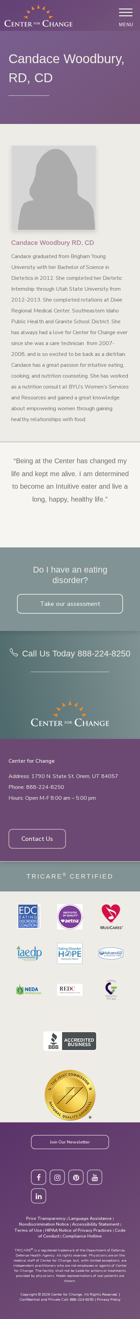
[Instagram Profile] (57, 1177)
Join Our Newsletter (70, 1142)
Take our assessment (70, 604)
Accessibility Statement (95, 1224)
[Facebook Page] (38, 1177)
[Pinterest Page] (76, 1177)
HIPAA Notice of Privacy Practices (78, 1230)
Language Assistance (90, 1218)
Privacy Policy (109, 1299)
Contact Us (37, 839)
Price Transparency (46, 1218)
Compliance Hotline (82, 1236)
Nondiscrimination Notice (44, 1224)
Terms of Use (28, 1230)
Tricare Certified (70, 876)
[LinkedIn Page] (38, 1196)
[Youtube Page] (94, 1177)
